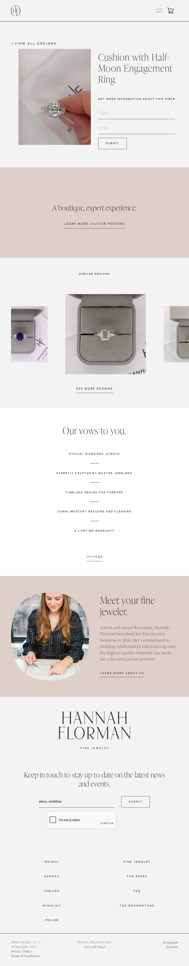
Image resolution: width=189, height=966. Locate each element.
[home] (16, 11)
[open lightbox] (105, 334)
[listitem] (105, 334)
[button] (159, 10)
